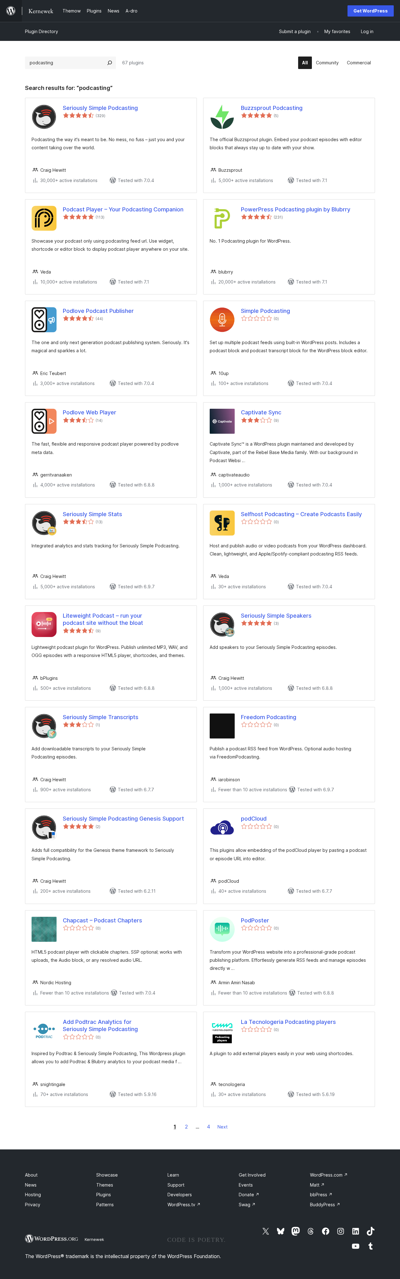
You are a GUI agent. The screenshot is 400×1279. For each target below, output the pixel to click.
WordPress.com (329, 1175)
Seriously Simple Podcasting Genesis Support (123, 818)
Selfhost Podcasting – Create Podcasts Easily (301, 514)
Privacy (32, 1204)
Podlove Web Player (89, 412)
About (31, 1175)
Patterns (105, 1204)
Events (246, 1185)
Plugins (103, 1194)
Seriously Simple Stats (92, 514)
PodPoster (255, 920)
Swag (247, 1204)
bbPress (321, 1194)
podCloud (254, 818)
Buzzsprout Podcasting (271, 108)
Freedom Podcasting (268, 717)
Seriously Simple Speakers (276, 615)
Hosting (33, 1194)
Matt (317, 1185)
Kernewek (94, 1239)
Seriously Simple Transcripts (100, 717)
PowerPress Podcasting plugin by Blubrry (295, 209)
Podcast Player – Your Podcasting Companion (123, 209)
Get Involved (252, 1175)
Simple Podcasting (265, 311)
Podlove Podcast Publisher (98, 311)
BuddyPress (325, 1204)
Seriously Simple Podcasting (100, 108)
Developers (180, 1194)
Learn (173, 1175)
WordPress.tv (184, 1204)
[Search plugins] (109, 63)
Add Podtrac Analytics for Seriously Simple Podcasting (100, 1025)
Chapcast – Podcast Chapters (102, 920)
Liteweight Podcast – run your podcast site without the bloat (103, 619)
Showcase (107, 1175)
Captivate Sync (261, 412)
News (31, 1185)
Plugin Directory (41, 31)
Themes (104, 1185)
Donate (249, 1194)
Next (223, 1126)
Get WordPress (370, 10)
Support (176, 1185)
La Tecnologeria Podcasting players (288, 1022)
